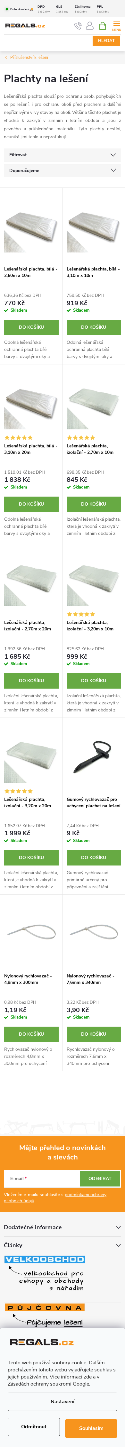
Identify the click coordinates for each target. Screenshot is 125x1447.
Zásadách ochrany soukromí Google (48, 1383)
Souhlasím (91, 1428)
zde (88, 1376)
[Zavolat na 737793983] (78, 26)
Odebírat (100, 1179)
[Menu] (116, 25)
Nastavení (62, 1401)
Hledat (106, 41)
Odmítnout (33, 1426)
